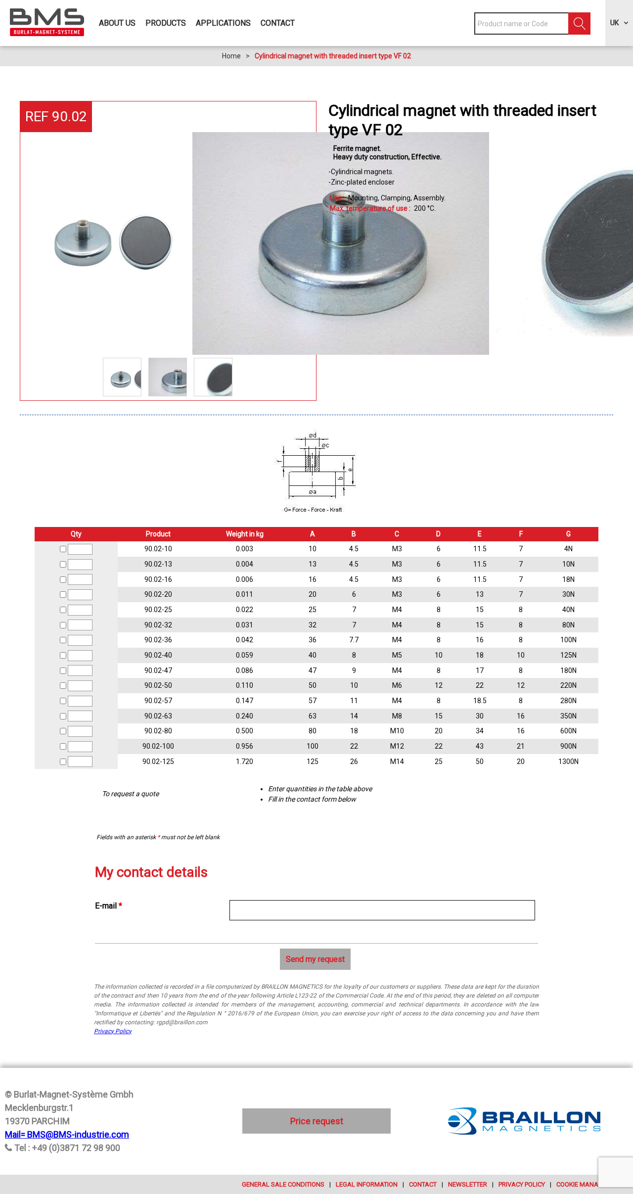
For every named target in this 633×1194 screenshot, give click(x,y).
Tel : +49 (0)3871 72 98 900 (67, 1148)
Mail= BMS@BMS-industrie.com (67, 1134)
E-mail (108, 905)
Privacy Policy (113, 1031)
